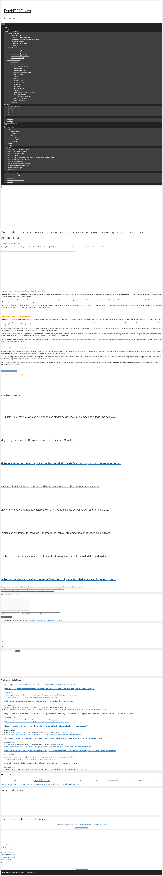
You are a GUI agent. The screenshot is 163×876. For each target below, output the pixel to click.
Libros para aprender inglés (14, 167)
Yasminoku (14, 137)
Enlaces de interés (12, 48)
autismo (19, 780)
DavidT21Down (17, 10)
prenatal (62, 587)
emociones (39, 587)
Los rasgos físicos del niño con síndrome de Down (25, 39)
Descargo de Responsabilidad (15, 180)
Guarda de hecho (19, 82)
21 (10, 857)
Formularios (14, 102)
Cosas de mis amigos (10, 123)
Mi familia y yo (8, 125)
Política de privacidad (13, 174)
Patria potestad (18, 74)
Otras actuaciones (16, 84)
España (82, 781)
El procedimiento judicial (21, 66)
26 (6, 860)
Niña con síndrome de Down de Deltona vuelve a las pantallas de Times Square (38, 701)
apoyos (8, 587)
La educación (14, 46)
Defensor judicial (19, 80)
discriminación (71, 780)
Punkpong (13, 133)
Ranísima (13, 135)
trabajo (77, 784)
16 (14, 855)
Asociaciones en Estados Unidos (20, 56)
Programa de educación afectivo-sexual (18, 165)
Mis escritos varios (12, 111)
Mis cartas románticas (13, 106)
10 (2, 855)
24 (2, 860)
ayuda (22, 780)
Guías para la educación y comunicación (18, 159)
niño (153, 781)
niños (156, 780)
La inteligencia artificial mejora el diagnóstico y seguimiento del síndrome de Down (41, 763)
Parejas (9, 143)
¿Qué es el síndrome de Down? (19, 35)
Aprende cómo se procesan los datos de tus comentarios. (47, 620)
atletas (15, 781)
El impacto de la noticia (17, 41)
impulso (105, 781)
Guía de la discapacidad (13, 60)
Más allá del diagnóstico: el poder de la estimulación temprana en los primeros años (27, 591)
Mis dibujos (10, 109)
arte (12, 781)
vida (81, 784)
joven (116, 781)
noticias (56, 587)
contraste (15, 587)
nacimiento (147, 780)
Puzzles (9, 145)
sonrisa (80, 587)
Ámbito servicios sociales (21, 98)
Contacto (10, 182)
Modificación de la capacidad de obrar (21, 64)
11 (4, 855)
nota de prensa (48, 587)
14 (10, 855)
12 (6, 855)
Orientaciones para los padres (19, 43)
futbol (92, 780)
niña (151, 780)
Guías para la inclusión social (15, 161)
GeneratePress (30, 873)
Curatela (16, 78)
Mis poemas (10, 115)
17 (2, 857)
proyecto (48, 784)
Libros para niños (12, 170)
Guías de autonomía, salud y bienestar (18, 151)
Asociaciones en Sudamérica (19, 54)
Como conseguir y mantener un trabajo (18, 149)
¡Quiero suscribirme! (81, 828)
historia (101, 781)
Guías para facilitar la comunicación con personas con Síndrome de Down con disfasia (31, 157)
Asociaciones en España (17, 50)
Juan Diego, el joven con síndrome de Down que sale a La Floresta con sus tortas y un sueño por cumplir (49, 689)
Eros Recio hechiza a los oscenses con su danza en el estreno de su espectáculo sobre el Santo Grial (32, 589)
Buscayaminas (15, 131)
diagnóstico (31, 587)
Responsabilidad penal (20, 70)
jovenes (120, 781)
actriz (2, 780)
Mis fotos (10, 119)
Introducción (14, 62)
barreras (26, 781)
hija (95, 781)
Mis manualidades (12, 113)
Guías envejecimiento (13, 155)
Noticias (6, 29)
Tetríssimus (14, 141)
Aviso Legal (10, 178)
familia (89, 780)
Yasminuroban (15, 139)
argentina (8, 780)
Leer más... (74, 695)
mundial (141, 781)
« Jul (2, 864)
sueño (73, 784)
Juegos (9, 129)
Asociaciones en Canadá (17, 58)
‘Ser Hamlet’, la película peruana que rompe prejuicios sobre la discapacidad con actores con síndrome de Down (53, 738)
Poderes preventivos (20, 88)
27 (8, 860)
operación (30, 784)
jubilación (125, 780)
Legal (6, 172)
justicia (129, 780)
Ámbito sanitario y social (24, 96)
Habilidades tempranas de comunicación (18, 163)
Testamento (17, 90)
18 (4, 857)
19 (6, 857)
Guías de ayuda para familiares (15, 153)
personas (36, 784)
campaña (31, 780)
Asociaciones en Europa (17, 52)
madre (133, 781)
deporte (52, 780)
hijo (97, 781)
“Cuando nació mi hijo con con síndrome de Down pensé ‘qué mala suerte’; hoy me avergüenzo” (45, 726)
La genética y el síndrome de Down (20, 37)
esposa (85, 780)
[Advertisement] (52, 664)
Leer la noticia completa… (9, 371)
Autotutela (17, 86)
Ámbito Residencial (19, 100)
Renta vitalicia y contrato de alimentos (24, 92)
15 (12, 855)
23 (14, 857)
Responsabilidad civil (19, 68)
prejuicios (42, 784)
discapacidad (64, 781)
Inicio (5, 27)
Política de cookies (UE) (13, 176)
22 (12, 857)
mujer (136, 781)
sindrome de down (71, 587)
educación (77, 780)
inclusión (111, 781)
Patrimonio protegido (20, 94)
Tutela (16, 76)
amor (5, 780)
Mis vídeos (10, 121)
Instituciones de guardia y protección (21, 72)
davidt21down (22, 587)
